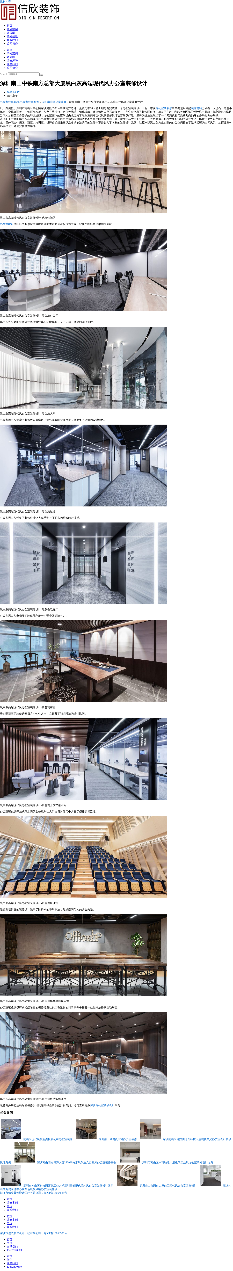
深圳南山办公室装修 (54, 101)
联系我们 (12, 40)
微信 (9, 1243)
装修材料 (196, 108)
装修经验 (12, 36)
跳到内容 (5, 1)
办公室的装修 (164, 108)
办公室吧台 (7, 224)
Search (3, 74)
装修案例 (12, 29)
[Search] (41, 75)
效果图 (11, 32)
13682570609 (14, 1250)
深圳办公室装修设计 (102, 1105)
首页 (9, 25)
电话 (9, 1206)
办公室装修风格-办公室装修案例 (19, 101)
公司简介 (12, 43)
